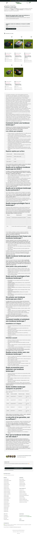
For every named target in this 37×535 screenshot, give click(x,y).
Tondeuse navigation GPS (23, 499)
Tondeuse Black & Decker (7, 480)
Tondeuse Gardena (6, 488)
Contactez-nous (6, 519)
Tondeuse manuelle (22, 483)
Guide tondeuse (6, 516)
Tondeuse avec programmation (24, 500)
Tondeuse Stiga (6, 508)
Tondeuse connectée (22, 492)
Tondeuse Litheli (6, 495)
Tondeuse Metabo (6, 500)
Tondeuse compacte (22, 491)
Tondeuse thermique (22, 484)
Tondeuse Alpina (6, 479)
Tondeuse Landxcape (7, 492)
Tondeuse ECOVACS (7, 484)
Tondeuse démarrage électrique (24, 495)
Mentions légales (21, 520)
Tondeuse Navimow (7, 503)
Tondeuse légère (21, 496)
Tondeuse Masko (6, 499)
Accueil (6, 5)
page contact (29, 516)
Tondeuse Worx (6, 511)
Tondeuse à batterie (22, 480)
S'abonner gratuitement (18, 468)
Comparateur (6, 515)
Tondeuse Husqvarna (7, 491)
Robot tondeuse (8, 54)
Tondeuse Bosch (6, 481)
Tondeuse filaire (21, 481)
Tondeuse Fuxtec (6, 487)
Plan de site (18, 533)
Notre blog (5, 518)
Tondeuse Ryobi (6, 507)
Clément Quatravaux (21, 530)
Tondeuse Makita (6, 496)
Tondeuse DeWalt (6, 483)
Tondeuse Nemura (6, 504)
